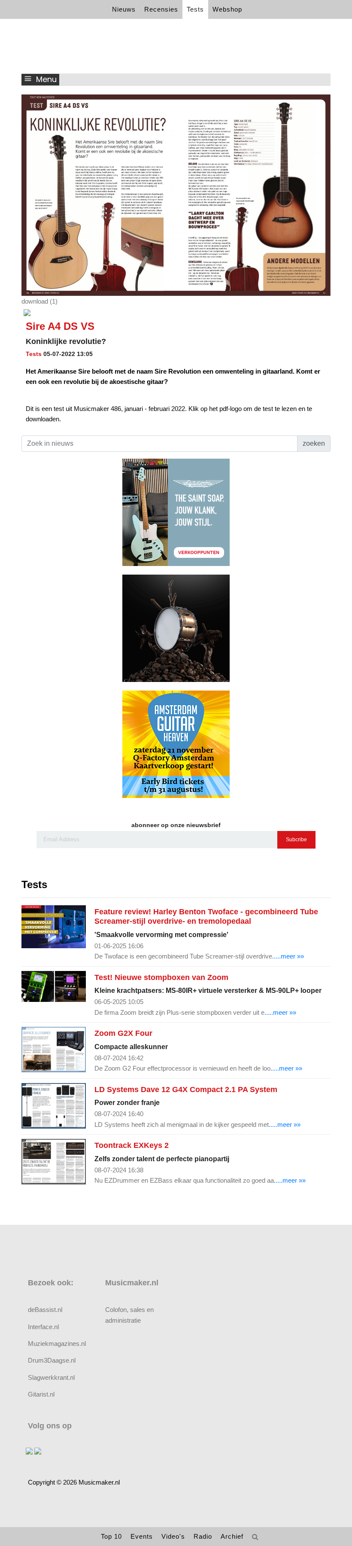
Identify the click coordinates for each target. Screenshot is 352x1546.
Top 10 (111, 1536)
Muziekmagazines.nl (57, 1343)
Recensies (161, 9)
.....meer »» (288, 956)
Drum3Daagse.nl (52, 1360)
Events (141, 1536)
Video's (173, 1536)
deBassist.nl (45, 1309)
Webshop (227, 9)
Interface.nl (43, 1326)
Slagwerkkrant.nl (51, 1377)
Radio (203, 1536)
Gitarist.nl (41, 1394)
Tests (195, 9)
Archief (232, 1536)
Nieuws (124, 9)
